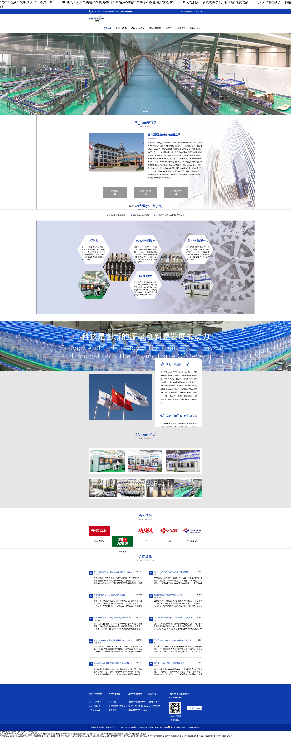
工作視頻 (112, 710)
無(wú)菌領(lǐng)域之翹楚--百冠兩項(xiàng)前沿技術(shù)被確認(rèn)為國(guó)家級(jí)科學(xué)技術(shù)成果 (114, 640)
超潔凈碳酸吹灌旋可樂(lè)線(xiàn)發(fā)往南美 (112, 618)
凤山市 (229, 736)
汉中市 (29, 736)
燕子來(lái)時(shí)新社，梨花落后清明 (169, 663)
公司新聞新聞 (154, 706)
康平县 (40, 736)
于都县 (57, 736)
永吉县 (78, 736)
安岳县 (52, 736)
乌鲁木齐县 (126, 736)
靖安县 (173, 736)
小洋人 (146, 541)
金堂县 (112, 736)
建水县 (133, 736)
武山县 (207, 736)
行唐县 (201, 736)
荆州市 (218, 736)
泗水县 (138, 736)
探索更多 (115, 191)
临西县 (190, 736)
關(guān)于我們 (95, 694)
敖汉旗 (12, 736)
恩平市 (150, 736)
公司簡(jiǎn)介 (95, 702)
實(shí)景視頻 (114, 694)
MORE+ (139, 572)
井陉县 (6, 736)
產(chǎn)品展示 (135, 694)
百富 (169, 541)
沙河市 (184, 736)
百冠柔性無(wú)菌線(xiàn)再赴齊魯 (168, 595)
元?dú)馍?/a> (99, 541)
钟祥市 (118, 736)
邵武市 (167, 736)
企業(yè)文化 (145, 191)
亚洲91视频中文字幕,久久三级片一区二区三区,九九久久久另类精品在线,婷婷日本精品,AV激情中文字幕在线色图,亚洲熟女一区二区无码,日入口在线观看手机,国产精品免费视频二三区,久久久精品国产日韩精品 (73, 734)
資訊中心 (152, 694)
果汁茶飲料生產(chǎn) (137, 710)
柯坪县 (161, 736)
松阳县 (46, 736)
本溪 (1, 736)
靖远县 (144, 736)
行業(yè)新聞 (153, 702)
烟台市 (67, 736)
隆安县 (84, 736)
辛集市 (224, 736)
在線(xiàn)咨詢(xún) (197, 708)
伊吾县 (107, 736)
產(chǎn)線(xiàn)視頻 (118, 706)
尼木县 (195, 736)
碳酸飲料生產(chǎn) (137, 702)
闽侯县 (35, 736)
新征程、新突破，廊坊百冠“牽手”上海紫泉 (171, 572)
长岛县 (178, 736)
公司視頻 (112, 702)
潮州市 (90, 736)
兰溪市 (95, 736)
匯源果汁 (122, 552)
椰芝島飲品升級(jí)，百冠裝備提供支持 (109, 595)
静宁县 (155, 736)
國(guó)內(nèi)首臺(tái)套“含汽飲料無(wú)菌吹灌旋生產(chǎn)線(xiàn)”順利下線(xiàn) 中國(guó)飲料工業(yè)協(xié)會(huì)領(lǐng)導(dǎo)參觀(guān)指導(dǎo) (114, 663)
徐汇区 (17, 736)
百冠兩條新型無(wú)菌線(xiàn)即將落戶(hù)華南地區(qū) (114, 572)
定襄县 (101, 736)
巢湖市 (23, 736)
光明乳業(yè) (192, 541)
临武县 (212, 736)
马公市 (73, 736)
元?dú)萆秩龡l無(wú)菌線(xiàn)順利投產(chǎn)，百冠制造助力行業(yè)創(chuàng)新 (174, 640)
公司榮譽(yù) (176, 191)
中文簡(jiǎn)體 (186, 11)
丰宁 (62, 736)
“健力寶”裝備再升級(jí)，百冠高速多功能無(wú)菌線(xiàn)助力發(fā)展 (174, 618)
